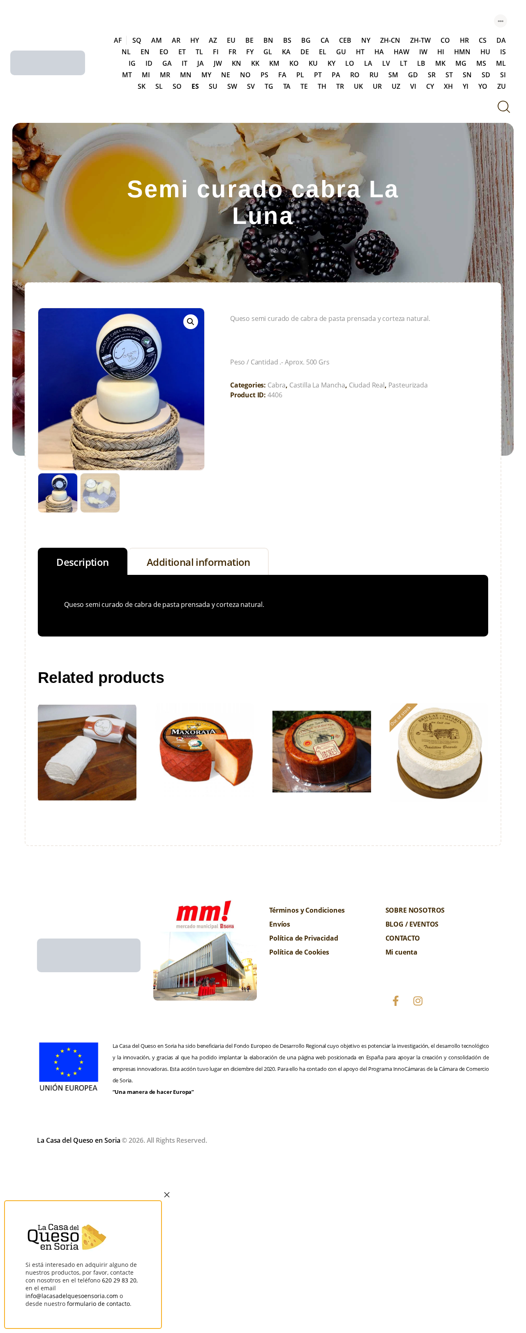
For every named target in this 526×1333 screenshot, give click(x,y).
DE (304, 51)
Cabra (277, 385)
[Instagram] (418, 1001)
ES (195, 86)
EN (145, 51)
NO (245, 74)
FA (282, 74)
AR (176, 40)
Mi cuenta (401, 952)
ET (182, 51)
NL (126, 51)
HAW (401, 51)
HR (464, 40)
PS (264, 74)
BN (268, 40)
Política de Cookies (299, 952)
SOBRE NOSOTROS (415, 910)
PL (300, 74)
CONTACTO (402, 938)
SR (432, 74)
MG (460, 63)
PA (336, 74)
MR (165, 74)
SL (159, 86)
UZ (396, 86)
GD (413, 74)
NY (365, 40)
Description (82, 562)
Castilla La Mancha (317, 385)
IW (423, 51)
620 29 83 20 (119, 1280)
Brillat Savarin (439, 750)
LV (386, 63)
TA (287, 86)
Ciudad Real (367, 385)
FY (250, 51)
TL (199, 51)
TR (340, 86)
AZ (213, 40)
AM (156, 40)
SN (467, 74)
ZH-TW (420, 40)
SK (141, 86)
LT (403, 63)
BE (249, 40)
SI (503, 74)
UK (358, 86)
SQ (136, 40)
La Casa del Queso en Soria (78, 1140)
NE (225, 74)
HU (485, 51)
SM (393, 74)
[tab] (82, 561)
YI (465, 86)
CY (430, 86)
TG (269, 86)
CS (483, 40)
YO (482, 86)
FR (232, 51)
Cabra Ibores (322, 750)
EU (231, 40)
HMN (462, 51)
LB (421, 63)
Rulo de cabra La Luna (86, 751)
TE (304, 86)
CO (445, 40)
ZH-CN (390, 40)
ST (449, 74)
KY (331, 63)
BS (287, 40)
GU (341, 51)
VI (413, 86)
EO (163, 51)
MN (185, 74)
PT (318, 74)
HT (360, 51)
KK (255, 63)
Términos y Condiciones (306, 910)
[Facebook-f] (395, 1001)
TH (322, 86)
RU (373, 74)
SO (177, 86)
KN (236, 63)
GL (267, 51)
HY (194, 40)
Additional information (198, 562)
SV (251, 86)
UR (377, 86)
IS (503, 51)
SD (486, 74)
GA (167, 63)
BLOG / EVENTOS (412, 924)
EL (322, 51)
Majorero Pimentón (204, 750)
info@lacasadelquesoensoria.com (71, 1296)
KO (294, 63)
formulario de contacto (98, 1304)
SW (232, 86)
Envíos (279, 924)
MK (440, 63)
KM (274, 63)
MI (146, 74)
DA (501, 40)
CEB (345, 40)
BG (306, 40)
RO (355, 74)
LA (368, 63)
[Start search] (503, 106)
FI (216, 51)
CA (325, 40)
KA (286, 51)
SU (213, 86)
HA (379, 51)
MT (127, 74)
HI (440, 51)
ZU (501, 86)
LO (349, 63)
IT (184, 63)
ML (501, 63)
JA (200, 63)
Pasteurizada (408, 385)
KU (313, 63)
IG (132, 63)
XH (448, 86)
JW (218, 63)
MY (206, 74)
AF (118, 40)
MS (481, 63)
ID (148, 63)
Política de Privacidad (303, 938)
